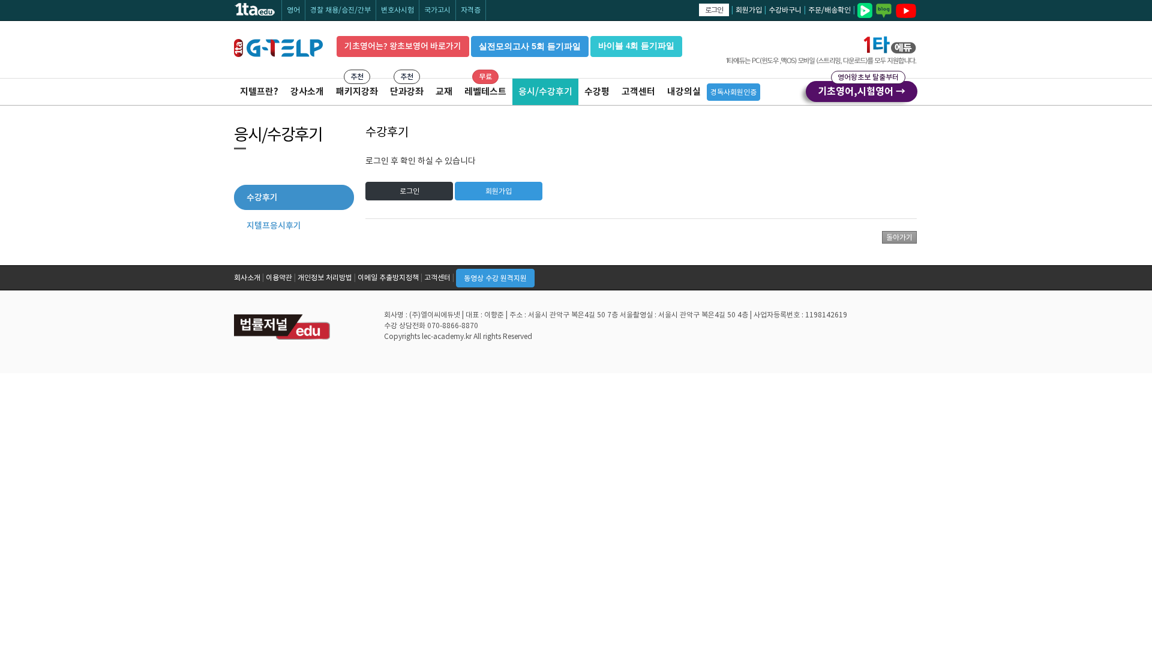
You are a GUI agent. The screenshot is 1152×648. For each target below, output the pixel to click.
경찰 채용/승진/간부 (340, 9)
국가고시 (437, 9)
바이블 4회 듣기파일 (636, 45)
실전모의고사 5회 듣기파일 (530, 46)
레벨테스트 (485, 91)
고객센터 (638, 91)
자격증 (471, 9)
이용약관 (279, 277)
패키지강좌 (357, 91)
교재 (444, 91)
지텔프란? (259, 91)
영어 (293, 9)
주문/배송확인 (829, 9)
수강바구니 (785, 9)
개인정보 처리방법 (325, 277)
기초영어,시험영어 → (861, 89)
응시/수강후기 (545, 91)
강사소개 (307, 91)
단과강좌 (407, 91)
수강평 (597, 91)
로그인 (714, 9)
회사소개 (247, 277)
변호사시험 (397, 9)
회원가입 (749, 9)
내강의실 (684, 91)
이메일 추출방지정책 (388, 277)
